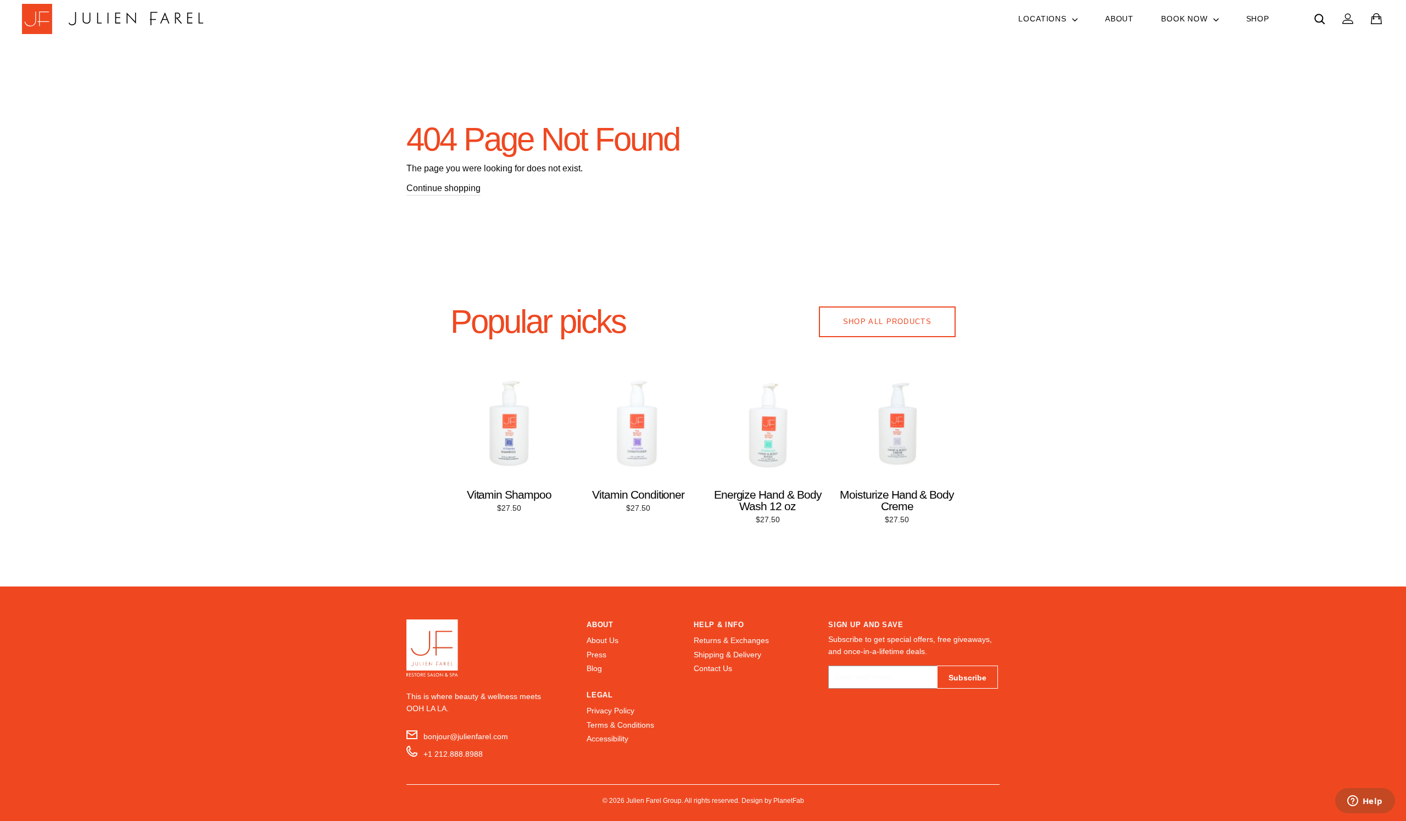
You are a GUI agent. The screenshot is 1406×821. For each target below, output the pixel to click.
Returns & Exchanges (731, 640)
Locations (1043, 18)
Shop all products (887, 321)
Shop (1257, 18)
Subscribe (967, 677)
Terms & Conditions (620, 725)
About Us (602, 640)
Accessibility (607, 739)
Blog (594, 668)
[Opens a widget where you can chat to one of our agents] (1365, 802)
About (1119, 18)
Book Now (1185, 18)
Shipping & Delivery (727, 655)
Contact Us (713, 668)
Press (596, 655)
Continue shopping (443, 188)
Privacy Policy (610, 711)
